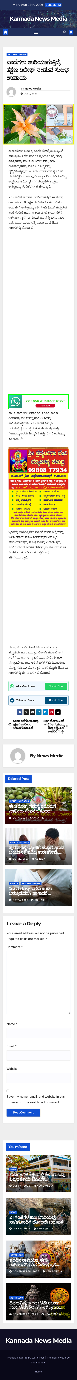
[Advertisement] (38, 275)
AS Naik (38, 817)
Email (12, 1046)
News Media (33, 88)
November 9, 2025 (26, 1314)
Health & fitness (17, 55)
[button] (64, 32)
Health (14, 883)
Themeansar (38, 1362)
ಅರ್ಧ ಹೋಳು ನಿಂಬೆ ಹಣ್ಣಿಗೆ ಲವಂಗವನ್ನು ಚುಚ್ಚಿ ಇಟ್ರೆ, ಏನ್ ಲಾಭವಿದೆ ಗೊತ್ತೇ (53, 726)
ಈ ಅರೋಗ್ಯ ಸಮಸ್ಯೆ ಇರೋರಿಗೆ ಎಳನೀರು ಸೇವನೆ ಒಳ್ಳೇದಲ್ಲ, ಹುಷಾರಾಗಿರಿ (32, 810)
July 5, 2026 (22, 1185)
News (13, 1169)
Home (38, 1371)
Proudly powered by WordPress (26, 1357)
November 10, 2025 (26, 1271)
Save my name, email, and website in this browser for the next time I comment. (36, 1099)
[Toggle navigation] (36, 32)
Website (12, 1069)
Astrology (16, 1255)
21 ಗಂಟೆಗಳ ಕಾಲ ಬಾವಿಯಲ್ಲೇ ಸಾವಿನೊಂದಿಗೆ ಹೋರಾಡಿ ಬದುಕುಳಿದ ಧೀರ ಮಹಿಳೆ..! (38, 1222)
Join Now (57, 686)
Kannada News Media (38, 18)
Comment (15, 947)
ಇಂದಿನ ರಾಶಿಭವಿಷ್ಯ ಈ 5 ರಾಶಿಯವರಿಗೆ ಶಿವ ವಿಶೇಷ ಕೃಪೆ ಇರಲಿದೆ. (32, 1264)
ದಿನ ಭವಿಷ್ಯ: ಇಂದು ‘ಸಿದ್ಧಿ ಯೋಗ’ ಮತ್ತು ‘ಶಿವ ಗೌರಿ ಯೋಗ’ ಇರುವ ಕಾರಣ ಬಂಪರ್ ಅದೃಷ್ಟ (34, 1307)
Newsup (61, 1357)
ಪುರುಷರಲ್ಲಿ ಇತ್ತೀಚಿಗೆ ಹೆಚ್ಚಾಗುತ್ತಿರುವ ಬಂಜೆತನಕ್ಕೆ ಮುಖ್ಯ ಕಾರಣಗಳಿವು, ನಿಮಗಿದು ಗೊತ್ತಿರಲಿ (36, 852)
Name (12, 1024)
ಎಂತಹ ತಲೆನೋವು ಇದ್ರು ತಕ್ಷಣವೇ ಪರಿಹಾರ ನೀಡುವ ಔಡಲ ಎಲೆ (25, 724)
